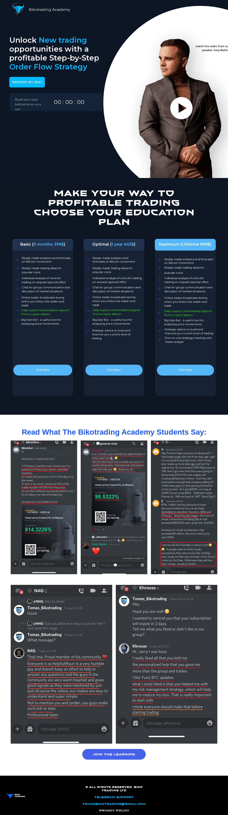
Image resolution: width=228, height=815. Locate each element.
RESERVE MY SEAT (27, 82)
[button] (181, 108)
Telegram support (114, 797)
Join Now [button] (43, 370)
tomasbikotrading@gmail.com (114, 804)
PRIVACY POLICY (114, 810)
